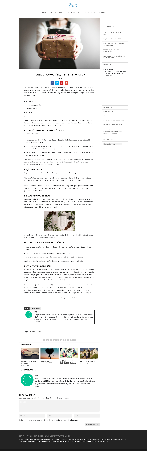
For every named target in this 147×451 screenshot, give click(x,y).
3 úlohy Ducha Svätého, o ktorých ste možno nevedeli (68, 362)
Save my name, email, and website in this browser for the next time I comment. (50, 420)
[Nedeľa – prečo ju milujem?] (30, 353)
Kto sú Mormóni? (87, 361)
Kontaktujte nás (90, 13)
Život (52, 13)
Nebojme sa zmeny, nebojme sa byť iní (114, 125)
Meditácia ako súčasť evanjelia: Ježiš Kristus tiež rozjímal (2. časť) (114, 32)
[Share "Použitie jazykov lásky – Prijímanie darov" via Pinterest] (57, 340)
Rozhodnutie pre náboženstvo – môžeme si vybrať (114, 57)
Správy (43, 13)
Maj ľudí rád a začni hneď (112, 39)
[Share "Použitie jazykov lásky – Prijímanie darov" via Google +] (51, 340)
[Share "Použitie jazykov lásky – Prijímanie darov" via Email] (71, 340)
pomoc (39, 332)
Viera (60, 13)
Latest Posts (36, 308)
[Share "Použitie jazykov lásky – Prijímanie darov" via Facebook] (44, 340)
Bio (27, 308)
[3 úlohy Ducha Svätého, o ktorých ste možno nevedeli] (69, 353)
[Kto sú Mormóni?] (89, 353)
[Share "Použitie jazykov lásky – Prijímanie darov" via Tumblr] (54, 340)
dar (29, 332)
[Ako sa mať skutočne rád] (49, 353)
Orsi (35, 312)
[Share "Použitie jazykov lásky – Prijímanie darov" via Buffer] (64, 340)
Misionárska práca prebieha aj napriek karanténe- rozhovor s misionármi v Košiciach (112, 131)
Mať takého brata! (109, 111)
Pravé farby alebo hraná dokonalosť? (114, 120)
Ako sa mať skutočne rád (46, 362)
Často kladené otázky (73, 13)
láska (34, 332)
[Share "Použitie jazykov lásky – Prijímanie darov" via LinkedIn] (61, 340)
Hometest (102, 13)
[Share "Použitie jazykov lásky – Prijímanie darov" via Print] (74, 340)
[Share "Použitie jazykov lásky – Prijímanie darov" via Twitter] (47, 340)
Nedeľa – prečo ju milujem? (28, 362)
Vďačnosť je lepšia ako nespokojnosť (111, 50)
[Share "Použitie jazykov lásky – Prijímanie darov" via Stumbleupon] (68, 340)
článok (30, 298)
